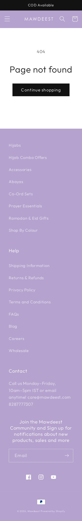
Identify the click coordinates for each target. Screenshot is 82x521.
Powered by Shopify (53, 511)
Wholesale (19, 350)
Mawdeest (34, 511)
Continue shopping (41, 89)
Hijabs (15, 145)
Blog (13, 326)
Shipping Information (29, 265)
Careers (16, 338)
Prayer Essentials (25, 205)
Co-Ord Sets (21, 193)
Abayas (16, 181)
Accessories (20, 169)
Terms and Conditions (30, 301)
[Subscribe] (67, 455)
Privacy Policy (22, 289)
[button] (7, 19)
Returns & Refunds (26, 277)
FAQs (14, 314)
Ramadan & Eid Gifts (29, 218)
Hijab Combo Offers (28, 157)
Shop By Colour (23, 230)
